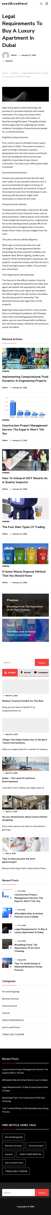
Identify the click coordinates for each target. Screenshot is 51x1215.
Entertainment (9, 1005)
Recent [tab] (27, 672)
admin (14, 55)
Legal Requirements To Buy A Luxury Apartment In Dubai (30, 931)
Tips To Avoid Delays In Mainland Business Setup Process (28, 967)
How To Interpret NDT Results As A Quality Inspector (25, 480)
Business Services (10, 998)
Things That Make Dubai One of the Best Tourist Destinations (24, 741)
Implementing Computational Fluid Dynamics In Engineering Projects (25, 379)
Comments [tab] (43, 672)
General (9, 61)
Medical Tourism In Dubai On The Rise (22, 701)
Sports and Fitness (11, 1027)
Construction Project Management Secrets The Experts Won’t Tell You (25, 429)
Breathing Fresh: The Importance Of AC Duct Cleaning (27, 948)
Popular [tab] (12, 672)
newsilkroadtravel (15, 3)
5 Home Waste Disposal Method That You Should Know (23, 574)
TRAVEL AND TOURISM (13, 1034)
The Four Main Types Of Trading (23, 527)
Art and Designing (10, 991)
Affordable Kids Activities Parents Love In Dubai (28, 915)
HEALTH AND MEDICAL (13, 1020)
